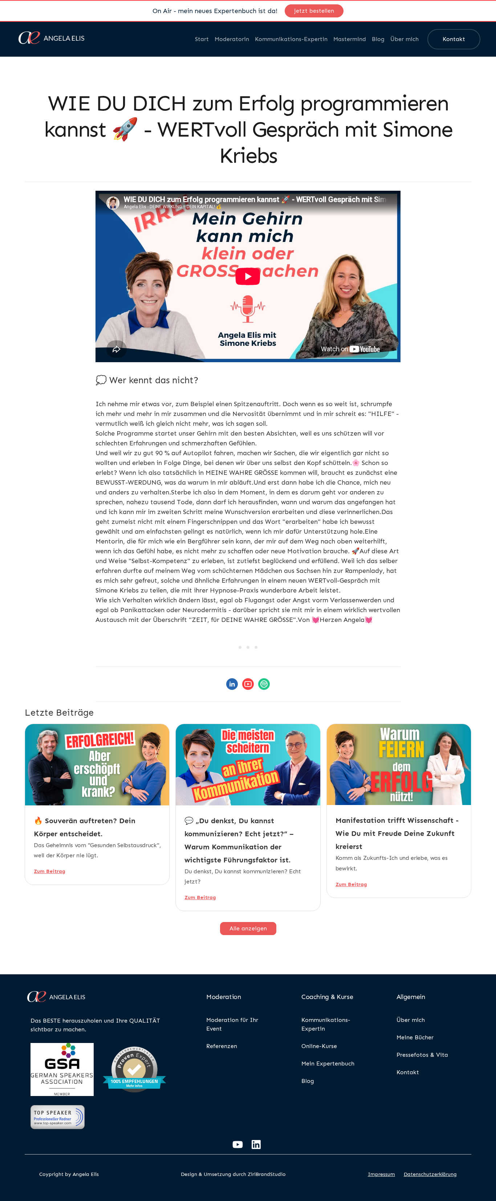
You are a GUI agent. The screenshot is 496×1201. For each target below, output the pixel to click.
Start (202, 39)
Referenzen (221, 1046)
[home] (52, 39)
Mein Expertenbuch (327, 1063)
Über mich (404, 39)
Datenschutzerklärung (430, 1174)
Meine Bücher (415, 1037)
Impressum (381, 1174)
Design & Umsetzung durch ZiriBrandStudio (233, 1174)
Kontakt (454, 39)
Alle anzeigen (248, 928)
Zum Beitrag (49, 871)
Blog (378, 39)
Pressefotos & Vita (422, 1054)
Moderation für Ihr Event (232, 1024)
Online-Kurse (319, 1046)
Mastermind (349, 39)
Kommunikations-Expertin (291, 39)
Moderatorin (232, 39)
